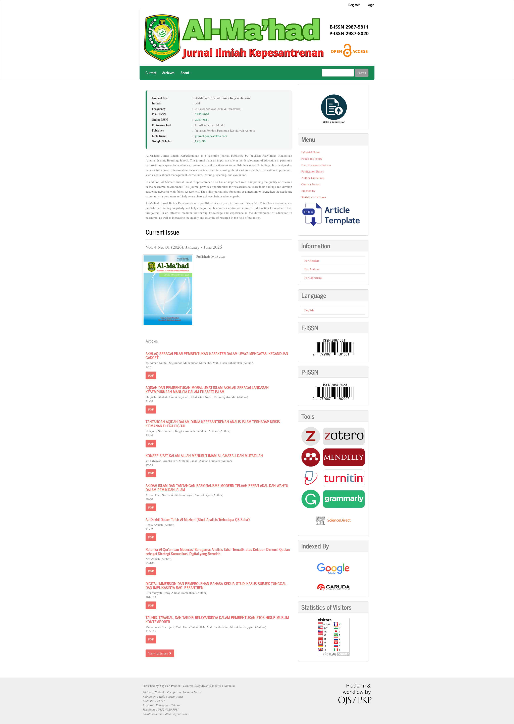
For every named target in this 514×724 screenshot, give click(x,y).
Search (362, 72)
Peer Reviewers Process (316, 165)
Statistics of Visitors (313, 197)
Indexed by (308, 191)
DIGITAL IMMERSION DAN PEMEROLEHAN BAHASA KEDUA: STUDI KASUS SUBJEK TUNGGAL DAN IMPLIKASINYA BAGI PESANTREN (216, 585)
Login (370, 5)
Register (354, 5)
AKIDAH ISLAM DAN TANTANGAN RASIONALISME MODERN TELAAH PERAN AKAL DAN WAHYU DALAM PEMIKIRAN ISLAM (217, 487)
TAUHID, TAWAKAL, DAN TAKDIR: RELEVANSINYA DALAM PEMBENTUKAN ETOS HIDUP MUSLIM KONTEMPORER (217, 619)
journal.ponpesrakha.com (211, 136)
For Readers (311, 260)
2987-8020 (202, 114)
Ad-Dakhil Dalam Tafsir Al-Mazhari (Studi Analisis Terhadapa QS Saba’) (198, 519)
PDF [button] (151, 375)
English (309, 310)
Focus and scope (311, 158)
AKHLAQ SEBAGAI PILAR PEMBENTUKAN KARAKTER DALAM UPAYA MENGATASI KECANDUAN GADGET (217, 355)
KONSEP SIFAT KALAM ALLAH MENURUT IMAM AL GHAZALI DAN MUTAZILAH (204, 455)
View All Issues (158, 653)
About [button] (185, 72)
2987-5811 (202, 119)
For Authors (311, 269)
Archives (168, 72)
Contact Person (310, 184)
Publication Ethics (312, 171)
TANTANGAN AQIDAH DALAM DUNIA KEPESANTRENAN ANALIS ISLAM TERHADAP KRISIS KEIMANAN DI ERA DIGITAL (213, 423)
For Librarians (313, 278)
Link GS (200, 141)
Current (151, 72)
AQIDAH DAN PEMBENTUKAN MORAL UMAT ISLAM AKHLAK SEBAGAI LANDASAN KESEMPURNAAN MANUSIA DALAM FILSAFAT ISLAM (207, 389)
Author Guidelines (312, 178)
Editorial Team (310, 152)
